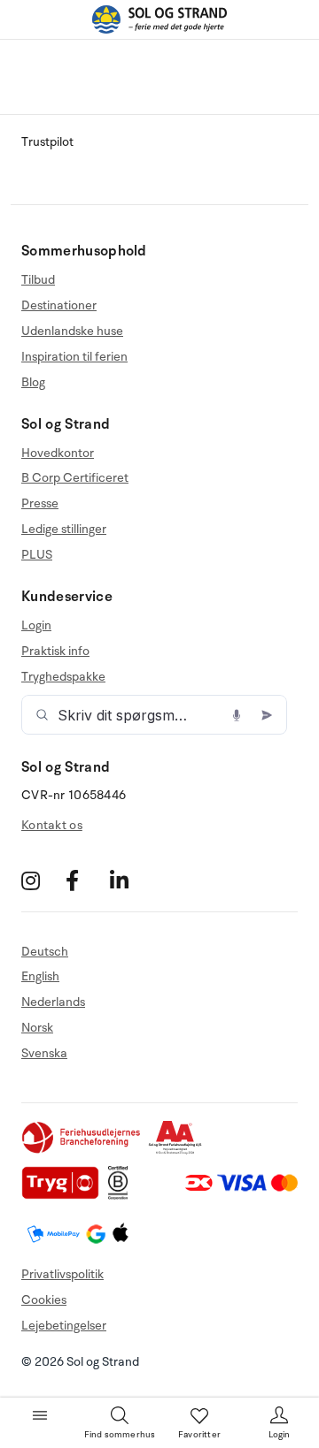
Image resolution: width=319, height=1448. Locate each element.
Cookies (43, 1300)
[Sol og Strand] (159, 19)
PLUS (36, 554)
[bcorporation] (122, 1195)
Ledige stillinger (63, 529)
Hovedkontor (57, 453)
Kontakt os (51, 825)
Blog (33, 382)
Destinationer (59, 305)
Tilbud (38, 280)
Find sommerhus (120, 1435)
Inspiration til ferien (74, 356)
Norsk (37, 1027)
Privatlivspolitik (62, 1274)
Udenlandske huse (72, 331)
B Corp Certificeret (74, 477)
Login (36, 626)
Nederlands (53, 1002)
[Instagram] (41, 881)
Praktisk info (55, 651)
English (40, 976)
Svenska (44, 1053)
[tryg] (64, 1195)
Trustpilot (47, 141)
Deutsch (44, 952)
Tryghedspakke (63, 676)
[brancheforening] (82, 1150)
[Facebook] (85, 881)
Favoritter (199, 1435)
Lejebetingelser (63, 1325)
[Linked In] (130, 881)
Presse (39, 503)
